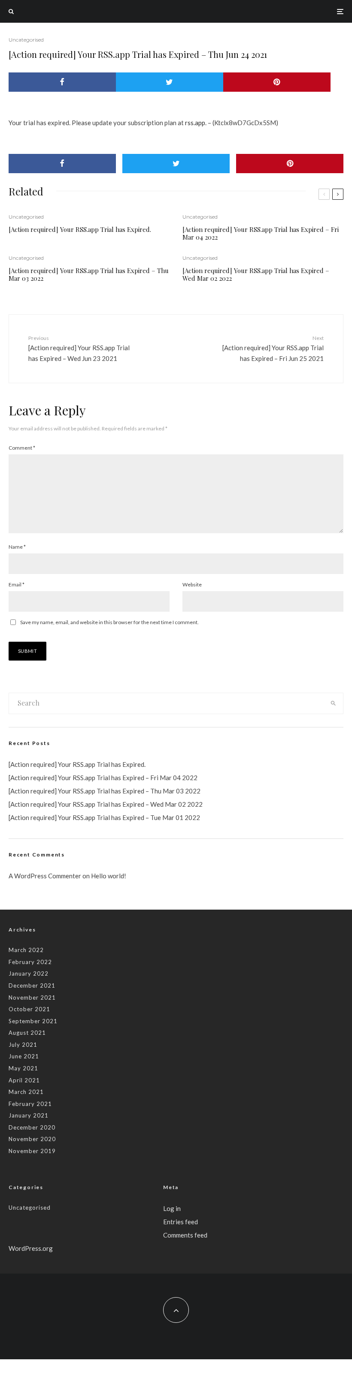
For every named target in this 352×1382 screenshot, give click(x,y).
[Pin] (277, 82)
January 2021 (29, 1115)
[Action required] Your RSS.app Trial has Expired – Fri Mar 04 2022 (260, 233)
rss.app (195, 122)
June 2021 (24, 1056)
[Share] (62, 82)
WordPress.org (31, 1248)
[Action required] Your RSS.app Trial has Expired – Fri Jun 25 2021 (273, 348)
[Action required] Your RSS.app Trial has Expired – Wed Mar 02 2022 (255, 274)
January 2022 (29, 973)
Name (17, 547)
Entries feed (180, 1222)
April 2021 (24, 1080)
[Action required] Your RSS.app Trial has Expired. (80, 229)
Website (192, 584)
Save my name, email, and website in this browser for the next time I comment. (109, 622)
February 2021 (30, 1103)
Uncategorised (26, 39)
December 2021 (32, 985)
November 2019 (32, 1151)
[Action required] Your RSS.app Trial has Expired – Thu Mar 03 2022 (89, 274)
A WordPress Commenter (45, 876)
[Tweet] (169, 82)
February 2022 (30, 961)
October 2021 (29, 1009)
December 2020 (32, 1127)
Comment (22, 448)
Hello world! (108, 876)
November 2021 (32, 997)
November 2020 (32, 1139)
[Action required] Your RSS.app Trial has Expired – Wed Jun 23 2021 (79, 348)
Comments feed (185, 1235)
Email (16, 584)
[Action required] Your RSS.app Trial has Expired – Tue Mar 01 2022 (104, 817)
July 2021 (23, 1044)
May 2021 (23, 1068)
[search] (333, 703)
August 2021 (27, 1032)
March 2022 (26, 949)
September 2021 (33, 1021)
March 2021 (26, 1091)
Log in (172, 1208)
